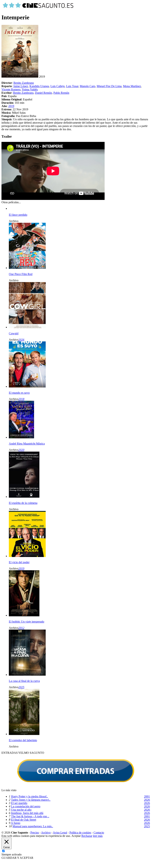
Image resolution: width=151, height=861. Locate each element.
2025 (21, 687)
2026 (21, 339)
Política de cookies (80, 832)
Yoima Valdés (30, 89)
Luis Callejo (57, 86)
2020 (21, 449)
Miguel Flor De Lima (109, 86)
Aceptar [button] (76, 835)
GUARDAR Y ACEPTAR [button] (17, 857)
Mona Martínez (132, 86)
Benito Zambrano (23, 82)
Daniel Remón (43, 92)
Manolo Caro (87, 86)
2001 (147, 796)
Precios (34, 832)
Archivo (46, 832)
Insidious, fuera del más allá (27, 813)
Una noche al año (21, 809)
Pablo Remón (61, 92)
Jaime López (20, 86)
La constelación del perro (25, 806)
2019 (11, 106)
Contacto (99, 832)
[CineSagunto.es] (38, 8)
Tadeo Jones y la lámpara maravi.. (30, 799)
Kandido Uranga (39, 86)
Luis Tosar (72, 86)
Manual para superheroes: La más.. (33, 826)
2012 (21, 627)
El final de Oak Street (23, 819)
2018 (21, 399)
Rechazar (86, 835)
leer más (98, 835)
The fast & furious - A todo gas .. (30, 816)
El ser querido (19, 803)
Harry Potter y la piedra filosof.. (29, 796)
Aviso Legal (60, 832)
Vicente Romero (10, 89)
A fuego (15, 823)
